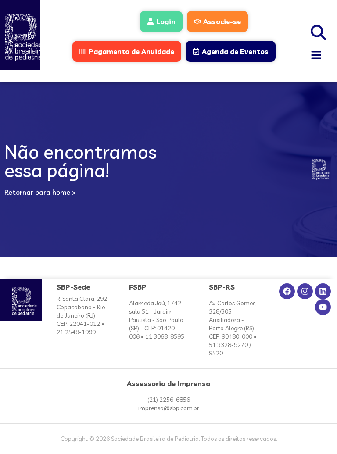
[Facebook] (287, 291)
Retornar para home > (40, 192)
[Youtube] (323, 307)
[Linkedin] (323, 291)
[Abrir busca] (318, 31)
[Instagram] (305, 291)
